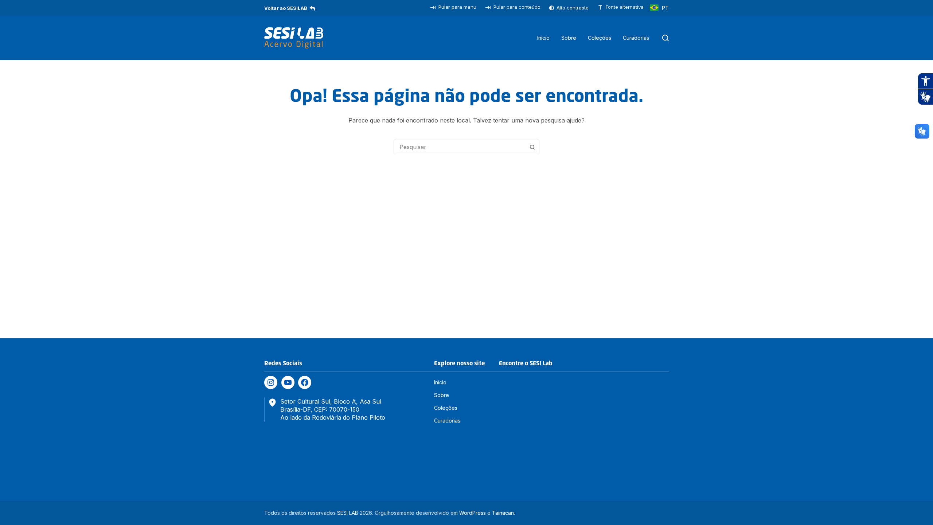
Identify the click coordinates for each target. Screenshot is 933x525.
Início (543, 38)
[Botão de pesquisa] (532, 147)
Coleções (599, 38)
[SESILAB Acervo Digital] (293, 37)
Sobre (568, 38)
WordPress (472, 513)
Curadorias (636, 38)
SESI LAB (347, 513)
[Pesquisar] (665, 38)
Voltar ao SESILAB (285, 8)
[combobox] (459, 147)
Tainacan (503, 513)
